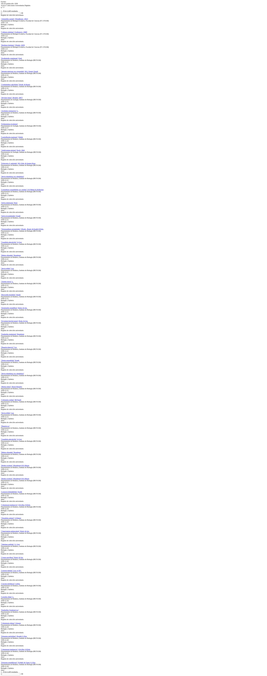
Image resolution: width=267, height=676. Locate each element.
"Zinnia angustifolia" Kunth (10, 360)
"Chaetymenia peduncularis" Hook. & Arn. (15, 531)
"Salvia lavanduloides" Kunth (10, 216)
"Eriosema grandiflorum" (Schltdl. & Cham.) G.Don (18, 662)
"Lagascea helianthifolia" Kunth (11, 492)
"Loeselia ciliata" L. (7, 597)
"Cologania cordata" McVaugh (11, 400)
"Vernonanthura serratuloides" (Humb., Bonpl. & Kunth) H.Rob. (22, 229)
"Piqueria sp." (5, 426)
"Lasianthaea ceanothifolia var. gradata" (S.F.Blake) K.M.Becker (22, 190)
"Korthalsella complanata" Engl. (11, 58)
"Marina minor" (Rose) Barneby (11, 387)
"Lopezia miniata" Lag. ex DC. (11, 571)
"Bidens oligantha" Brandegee (11, 255)
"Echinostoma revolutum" (9, 124)
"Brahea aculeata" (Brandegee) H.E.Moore (15, 465)
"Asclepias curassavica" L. (9, 111)
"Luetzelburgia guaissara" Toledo (12, 137)
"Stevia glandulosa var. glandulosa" (12, 176)
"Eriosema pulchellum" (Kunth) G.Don (14, 636)
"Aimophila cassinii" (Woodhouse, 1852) (14, 19)
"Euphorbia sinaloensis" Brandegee (12, 334)
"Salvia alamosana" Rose (9, 203)
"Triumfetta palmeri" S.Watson (11, 518)
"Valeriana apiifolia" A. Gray (10, 544)
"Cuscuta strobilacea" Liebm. (10, 584)
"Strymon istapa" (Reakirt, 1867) (12, 98)
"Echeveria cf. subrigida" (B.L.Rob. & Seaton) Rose (18, 163)
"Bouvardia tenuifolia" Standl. (11, 295)
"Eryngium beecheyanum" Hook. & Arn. (14, 321)
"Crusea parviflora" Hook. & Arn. (12, 557)
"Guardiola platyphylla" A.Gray (11, 242)
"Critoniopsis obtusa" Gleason (11, 623)
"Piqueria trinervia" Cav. (9, 347)
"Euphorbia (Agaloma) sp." (10, 610)
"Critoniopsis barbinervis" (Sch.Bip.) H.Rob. (15, 505)
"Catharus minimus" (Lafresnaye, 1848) (14, 32)
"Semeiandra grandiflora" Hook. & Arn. (14, 308)
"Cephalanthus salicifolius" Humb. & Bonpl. (15, 84)
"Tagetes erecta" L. (7, 282)
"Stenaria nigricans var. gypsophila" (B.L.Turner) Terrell (19, 71)
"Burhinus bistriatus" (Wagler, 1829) (13, 45)
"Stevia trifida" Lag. (7, 268)
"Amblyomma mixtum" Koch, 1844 (13, 150)
